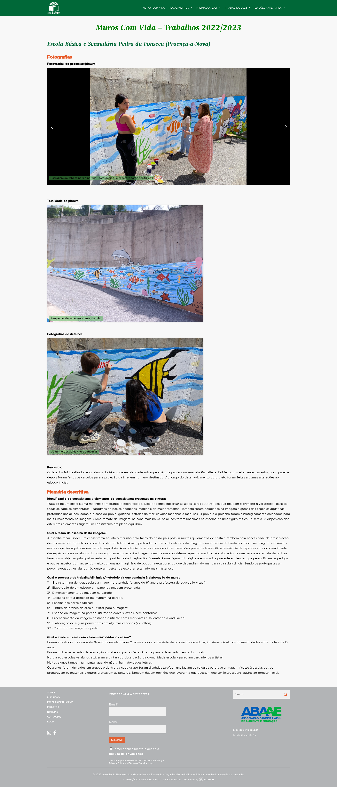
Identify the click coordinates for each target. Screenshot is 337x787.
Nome (113, 722)
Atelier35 (209, 779)
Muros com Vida (154, 8)
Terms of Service (138, 763)
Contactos (54, 717)
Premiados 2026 (207, 8)
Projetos (53, 707)
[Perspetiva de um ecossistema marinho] (125, 324)
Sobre (51, 692)
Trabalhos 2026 (236, 8)
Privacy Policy (116, 763)
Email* (113, 704)
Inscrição (53, 697)
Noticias (52, 712)
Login (50, 722)
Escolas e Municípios (60, 702)
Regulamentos (179, 8)
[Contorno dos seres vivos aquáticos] (125, 457)
